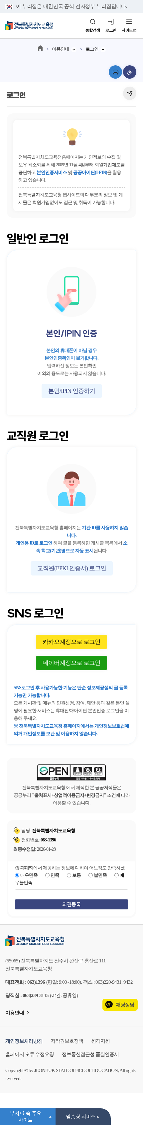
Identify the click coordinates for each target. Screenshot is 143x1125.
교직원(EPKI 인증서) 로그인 (71, 568)
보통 (76, 875)
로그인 (110, 30)
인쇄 (115, 72)
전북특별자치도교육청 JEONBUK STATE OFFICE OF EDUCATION (29, 25)
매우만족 (29, 875)
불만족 (100, 875)
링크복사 (129, 72)
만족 (55, 875)
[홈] (40, 48)
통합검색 (92, 30)
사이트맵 (129, 30)
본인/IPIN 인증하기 (71, 391)
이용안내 (60, 49)
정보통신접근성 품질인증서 (90, 1054)
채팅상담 (125, 1004)
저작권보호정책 (67, 1041)
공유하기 (129, 93)
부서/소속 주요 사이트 (25, 1116)
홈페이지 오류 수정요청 (29, 1054)
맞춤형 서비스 (80, 1116)
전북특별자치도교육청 (71, 940)
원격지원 (100, 1041)
